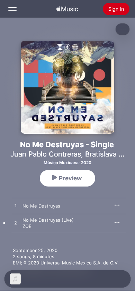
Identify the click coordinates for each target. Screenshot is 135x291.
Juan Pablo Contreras (45, 154)
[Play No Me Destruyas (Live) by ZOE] (15, 223)
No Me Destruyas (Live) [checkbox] (48, 220)
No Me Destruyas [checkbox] (41, 206)
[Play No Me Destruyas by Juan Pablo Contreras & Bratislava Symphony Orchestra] (15, 206)
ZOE (27, 226)
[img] (67, 9)
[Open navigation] (12, 9)
